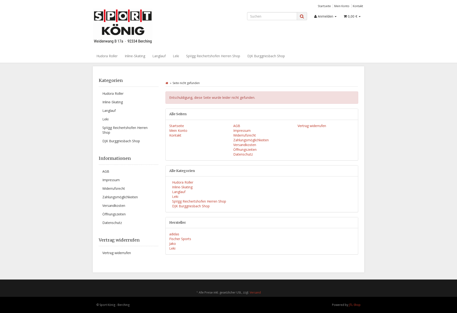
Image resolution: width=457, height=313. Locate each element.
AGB (236, 125)
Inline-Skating (135, 56)
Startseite (324, 6)
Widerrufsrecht (244, 135)
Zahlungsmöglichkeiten (251, 140)
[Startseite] (166, 83)
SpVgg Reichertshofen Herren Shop (213, 56)
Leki (176, 56)
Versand (255, 292)
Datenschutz (243, 154)
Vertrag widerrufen (312, 125)
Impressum (242, 130)
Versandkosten (244, 144)
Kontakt (358, 6)
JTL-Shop (355, 305)
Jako (172, 243)
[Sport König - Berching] (136, 26)
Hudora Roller (107, 56)
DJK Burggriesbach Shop (266, 56)
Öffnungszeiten (245, 149)
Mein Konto (341, 6)
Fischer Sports (180, 239)
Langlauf (159, 56)
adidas (174, 234)
